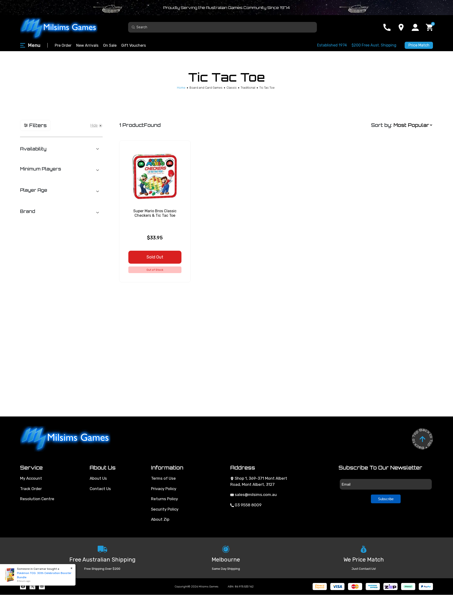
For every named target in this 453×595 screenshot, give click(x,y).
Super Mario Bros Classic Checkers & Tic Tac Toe (154, 213)
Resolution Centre (37, 498)
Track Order (31, 488)
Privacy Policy (163, 488)
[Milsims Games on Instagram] (42, 586)
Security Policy (164, 509)
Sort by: (381, 125)
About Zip (160, 519)
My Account (31, 478)
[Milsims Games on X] (32, 586)
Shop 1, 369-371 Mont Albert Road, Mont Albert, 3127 (258, 481)
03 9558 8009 (247, 505)
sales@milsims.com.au (255, 494)
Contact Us (100, 488)
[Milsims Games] (63, 27)
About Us (98, 478)
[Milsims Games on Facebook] (23, 586)
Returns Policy (164, 498)
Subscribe (386, 499)
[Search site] (133, 27)
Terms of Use (163, 478)
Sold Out (155, 257)
